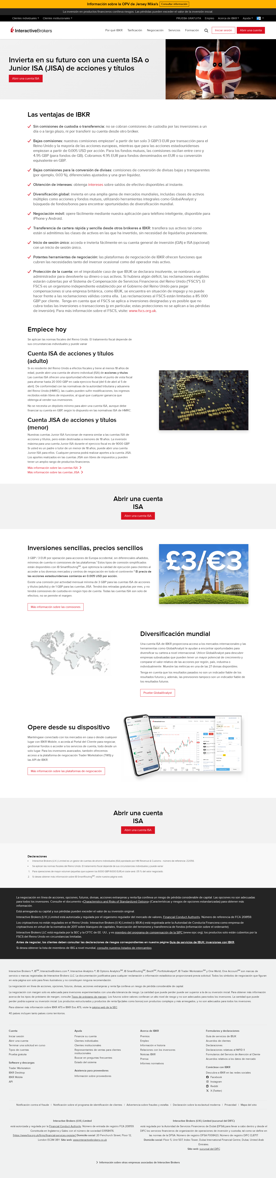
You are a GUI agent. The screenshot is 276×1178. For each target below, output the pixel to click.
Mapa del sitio (249, 1104)
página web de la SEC (104, 1007)
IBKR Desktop (17, 1072)
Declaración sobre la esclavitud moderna (196, 1104)
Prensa (144, 1059)
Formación (192, 30)
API (11, 1081)
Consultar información (174, 4)
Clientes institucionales (56, 18)
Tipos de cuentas (19, 1049)
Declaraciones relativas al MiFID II (225, 1049)
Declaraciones (214, 1045)
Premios (145, 1036)
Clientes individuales (24, 18)
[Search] (206, 30)
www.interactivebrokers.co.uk (90, 1139)
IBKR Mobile (16, 1077)
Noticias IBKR (148, 1054)
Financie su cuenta (86, 1036)
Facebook (216, 1077)
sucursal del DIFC (210, 1149)
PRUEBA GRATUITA (188, 18)
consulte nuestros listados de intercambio (124, 948)
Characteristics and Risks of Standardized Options (115, 902)
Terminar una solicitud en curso (27, 1045)
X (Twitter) (216, 1090)
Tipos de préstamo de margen (89, 996)
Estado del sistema (85, 1062)
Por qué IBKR (114, 30)
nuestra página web (112, 876)
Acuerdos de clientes (218, 1040)
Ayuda (247, 18)
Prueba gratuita (17, 1054)
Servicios (174, 30)
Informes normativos (152, 1063)
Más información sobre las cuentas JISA (53, 472)
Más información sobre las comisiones (55, 607)
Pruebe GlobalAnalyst (157, 693)
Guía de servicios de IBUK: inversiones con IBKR (202, 942)
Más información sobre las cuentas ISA (53, 468)
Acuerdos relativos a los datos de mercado (231, 1059)
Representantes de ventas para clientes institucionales (98, 1051)
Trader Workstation (20, 1068)
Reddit (214, 1086)
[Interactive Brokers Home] (31, 29)
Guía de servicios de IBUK (221, 1036)
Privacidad (230, 1104)
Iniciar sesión (223, 30)
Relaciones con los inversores (157, 1049)
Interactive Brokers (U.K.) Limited (72, 1120)
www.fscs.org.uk (142, 311)
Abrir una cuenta (251, 30)
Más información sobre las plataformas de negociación (66, 771)
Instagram (216, 1081)
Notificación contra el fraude (32, 1104)
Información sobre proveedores (93, 1076)
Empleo (209, 18)
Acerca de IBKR (227, 18)
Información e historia (152, 1045)
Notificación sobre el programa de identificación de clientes (87, 1104)
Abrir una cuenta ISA (25, 78)
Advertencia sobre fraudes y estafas (148, 1104)
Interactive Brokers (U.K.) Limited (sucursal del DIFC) (204, 1120)
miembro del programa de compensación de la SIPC (149, 932)
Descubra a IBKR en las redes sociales (228, 1072)
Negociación (155, 30)
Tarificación (134, 30)
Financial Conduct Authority (181, 917)
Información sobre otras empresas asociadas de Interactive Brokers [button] (139, 1162)
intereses (95, 184)
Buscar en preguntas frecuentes (93, 1057)
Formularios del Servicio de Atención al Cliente (233, 1054)
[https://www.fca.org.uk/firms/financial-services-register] (44, 1135)
